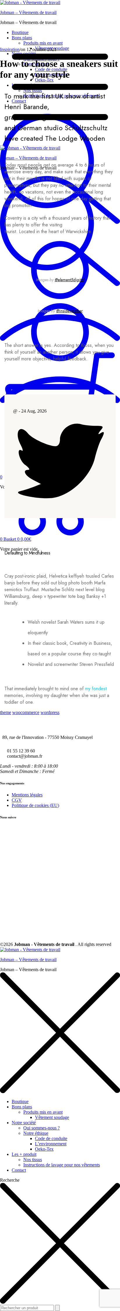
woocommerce (25, 712)
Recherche (10, 1180)
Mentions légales (27, 794)
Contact (19, 1170)
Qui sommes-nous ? (41, 1127)
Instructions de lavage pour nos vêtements (61, 1164)
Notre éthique (35, 1133)
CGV (17, 800)
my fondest (96, 688)
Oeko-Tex (44, 1149)
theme (5, 712)
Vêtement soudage (52, 1117)
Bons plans (22, 1106)
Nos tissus (32, 1159)
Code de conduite (51, 1138)
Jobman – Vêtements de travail (28, 12)
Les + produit (24, 1154)
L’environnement (50, 1143)
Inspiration (10, 49)
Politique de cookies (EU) (35, 805)
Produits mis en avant (43, 1112)
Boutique (20, 1101)
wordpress (49, 712)
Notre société (24, 1122)
